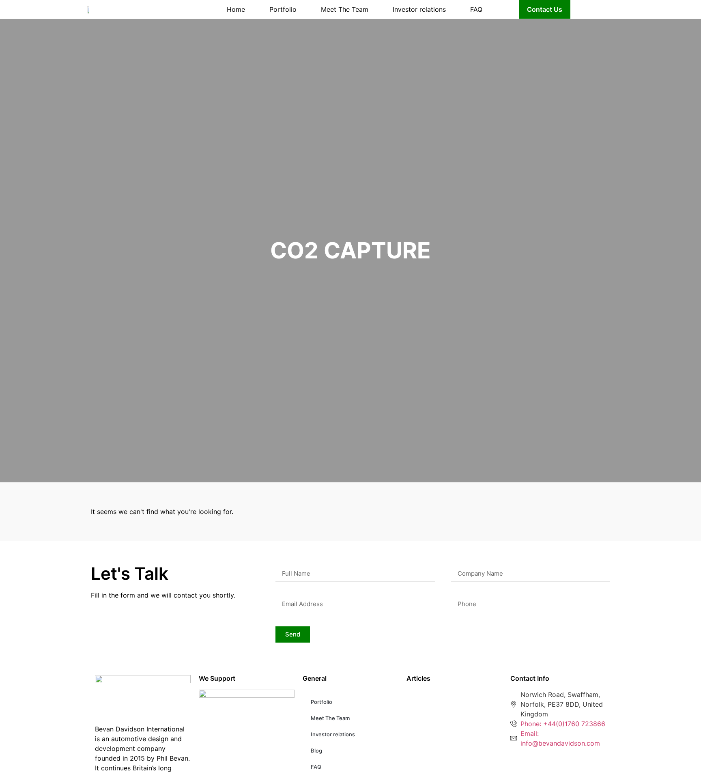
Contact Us (544, 9)
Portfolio (283, 9)
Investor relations (419, 9)
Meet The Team (344, 9)
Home (236, 9)
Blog (316, 750)
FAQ (476, 9)
